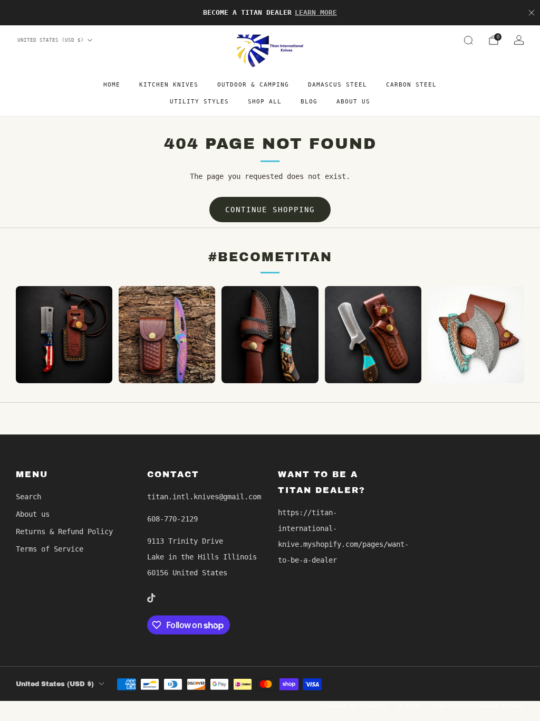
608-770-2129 (172, 519)
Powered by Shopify (354, 706)
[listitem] (270, 12)
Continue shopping (270, 209)
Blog (309, 101)
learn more (316, 12)
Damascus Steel (337, 84)
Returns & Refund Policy (64, 531)
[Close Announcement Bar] (531, 12)
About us (353, 101)
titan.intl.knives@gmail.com (204, 496)
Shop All (265, 101)
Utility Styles (199, 101)
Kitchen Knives (168, 84)
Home (111, 84)
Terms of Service (49, 549)
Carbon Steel (411, 84)
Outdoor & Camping (253, 84)
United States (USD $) (50, 40)
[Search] (468, 40)
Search (28, 496)
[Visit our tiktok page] (151, 598)
